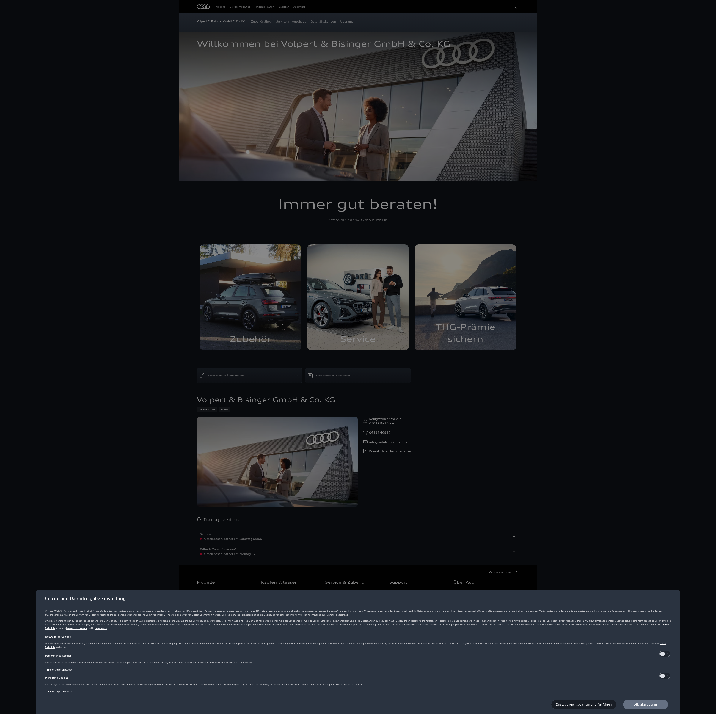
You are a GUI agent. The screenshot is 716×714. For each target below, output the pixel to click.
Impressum (101, 628)
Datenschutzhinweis (76, 628)
